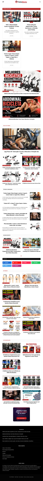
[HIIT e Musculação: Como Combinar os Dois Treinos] (12, 17)
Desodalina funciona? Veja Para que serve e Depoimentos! (32, 402)
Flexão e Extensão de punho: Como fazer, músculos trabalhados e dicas (12, 168)
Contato (3, 453)
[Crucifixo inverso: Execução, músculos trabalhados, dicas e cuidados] (31, 161)
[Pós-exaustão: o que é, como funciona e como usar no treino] (35, 227)
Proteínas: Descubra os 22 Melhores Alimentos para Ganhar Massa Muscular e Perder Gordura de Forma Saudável (11, 334)
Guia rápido (4, 458)
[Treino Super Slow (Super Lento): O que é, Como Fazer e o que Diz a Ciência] (12, 46)
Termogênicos (5, 384)
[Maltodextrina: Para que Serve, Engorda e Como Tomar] (32, 348)
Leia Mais (11, 35)
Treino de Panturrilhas (27, 181)
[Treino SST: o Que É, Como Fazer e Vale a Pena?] (35, 206)
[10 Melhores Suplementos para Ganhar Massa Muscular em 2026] (11, 348)
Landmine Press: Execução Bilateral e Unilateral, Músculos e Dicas (14, 436)
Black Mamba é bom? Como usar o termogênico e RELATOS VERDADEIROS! (31, 387)
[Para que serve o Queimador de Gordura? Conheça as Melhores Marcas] (11, 380)
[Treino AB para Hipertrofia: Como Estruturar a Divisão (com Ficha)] (31, 17)
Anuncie (4, 451)
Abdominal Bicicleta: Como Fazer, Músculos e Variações (21, 119)
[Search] (40, 2)
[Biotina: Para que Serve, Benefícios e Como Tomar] (32, 279)
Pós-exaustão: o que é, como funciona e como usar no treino (15, 224)
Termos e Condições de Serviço (8, 456)
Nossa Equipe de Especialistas (8, 449)
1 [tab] (21, 256)
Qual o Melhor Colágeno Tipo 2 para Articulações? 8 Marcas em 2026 (15, 438)
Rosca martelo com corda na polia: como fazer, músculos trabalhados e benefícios (17, 441)
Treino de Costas (26, 165)
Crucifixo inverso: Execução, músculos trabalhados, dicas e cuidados (31, 168)
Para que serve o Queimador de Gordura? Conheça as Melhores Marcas (11, 387)
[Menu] (3, 2)
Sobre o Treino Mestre (6, 447)
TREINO (11, 22)
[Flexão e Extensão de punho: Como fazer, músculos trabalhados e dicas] (11, 161)
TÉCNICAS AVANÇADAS (7, 189)
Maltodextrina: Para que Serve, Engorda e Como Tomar (31, 355)
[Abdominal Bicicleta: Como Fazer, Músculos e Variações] (22, 107)
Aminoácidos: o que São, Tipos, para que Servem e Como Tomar (11, 318)
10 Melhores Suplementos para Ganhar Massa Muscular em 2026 (11, 355)
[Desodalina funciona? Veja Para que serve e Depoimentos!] (32, 395)
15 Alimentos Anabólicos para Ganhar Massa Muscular (11, 302)
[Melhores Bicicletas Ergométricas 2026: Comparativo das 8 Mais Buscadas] (22, 81)
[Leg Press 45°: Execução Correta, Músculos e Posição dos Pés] (21, 139)
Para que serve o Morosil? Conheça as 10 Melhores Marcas (31, 250)
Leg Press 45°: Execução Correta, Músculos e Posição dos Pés (21, 152)
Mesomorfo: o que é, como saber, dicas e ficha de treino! (11, 286)
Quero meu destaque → (21, 418)
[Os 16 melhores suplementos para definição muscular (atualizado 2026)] (11, 395)
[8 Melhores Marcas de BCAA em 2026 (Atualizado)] (11, 364)
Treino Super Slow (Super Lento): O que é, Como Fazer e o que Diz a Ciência (11, 56)
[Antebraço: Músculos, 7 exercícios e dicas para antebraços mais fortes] (11, 177)
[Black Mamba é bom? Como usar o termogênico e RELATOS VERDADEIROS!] (32, 380)
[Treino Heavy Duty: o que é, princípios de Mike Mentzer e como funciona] (35, 216)
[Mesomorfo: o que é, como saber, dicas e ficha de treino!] (11, 279)
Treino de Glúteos (6, 149)
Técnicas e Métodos (11, 51)
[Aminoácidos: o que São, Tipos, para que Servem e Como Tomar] (11, 311)
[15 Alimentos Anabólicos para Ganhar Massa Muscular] (11, 295)
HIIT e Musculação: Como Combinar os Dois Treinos (11, 26)
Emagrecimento (5, 91)
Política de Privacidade (6, 455)
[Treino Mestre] (21, 2)
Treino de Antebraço (6, 165)
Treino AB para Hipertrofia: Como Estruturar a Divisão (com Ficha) (31, 27)
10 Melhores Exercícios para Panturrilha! (31, 183)
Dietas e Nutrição (6, 299)
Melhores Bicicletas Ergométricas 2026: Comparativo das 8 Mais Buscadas (21, 93)
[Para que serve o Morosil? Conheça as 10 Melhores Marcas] (32, 243)
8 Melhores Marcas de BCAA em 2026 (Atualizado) (11, 371)
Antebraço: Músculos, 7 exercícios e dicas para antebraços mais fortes (12, 184)
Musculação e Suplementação (8, 352)
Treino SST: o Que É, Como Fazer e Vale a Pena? (15, 204)
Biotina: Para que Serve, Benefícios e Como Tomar (32, 286)
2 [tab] (22, 256)
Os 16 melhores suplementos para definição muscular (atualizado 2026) (11, 402)
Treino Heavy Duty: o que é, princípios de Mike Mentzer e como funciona (15, 214)
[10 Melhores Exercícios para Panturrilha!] (31, 177)
